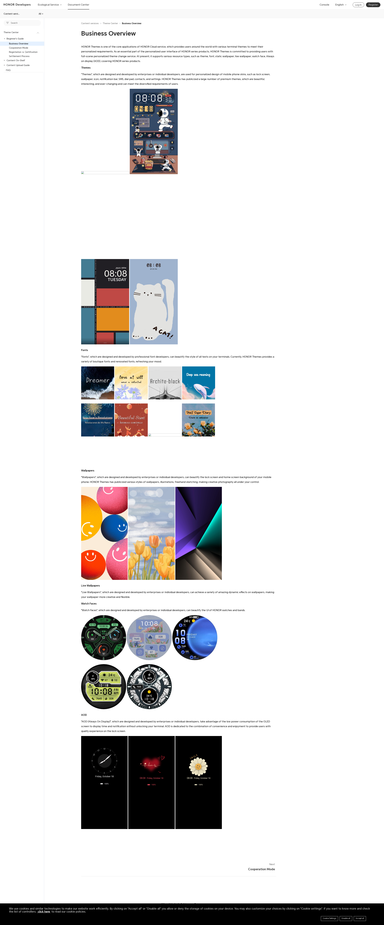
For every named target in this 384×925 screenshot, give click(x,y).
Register (373, 4)
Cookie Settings (329, 918)
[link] (131, 23)
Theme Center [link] (110, 23)
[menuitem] (22, 50)
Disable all (346, 918)
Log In (358, 4)
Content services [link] (90, 23)
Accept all (360, 918)
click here (44, 911)
